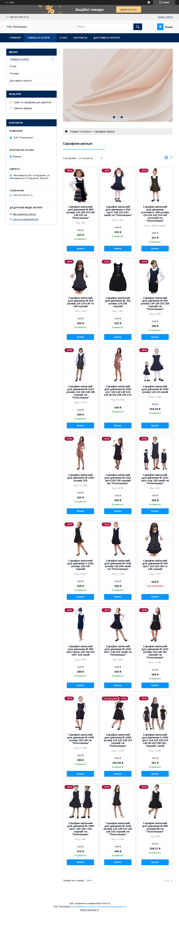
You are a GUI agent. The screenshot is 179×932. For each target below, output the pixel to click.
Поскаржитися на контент (85, 906)
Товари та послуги (80, 131)
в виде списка (171, 158)
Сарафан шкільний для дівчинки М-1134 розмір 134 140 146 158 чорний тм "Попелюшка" (80, 392)
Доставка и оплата (107, 37)
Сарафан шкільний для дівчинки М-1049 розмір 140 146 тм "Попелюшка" (80, 738)
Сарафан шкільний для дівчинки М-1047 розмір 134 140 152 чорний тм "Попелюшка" (155, 652)
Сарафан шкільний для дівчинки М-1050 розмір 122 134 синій (155, 389)
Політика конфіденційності (112, 906)
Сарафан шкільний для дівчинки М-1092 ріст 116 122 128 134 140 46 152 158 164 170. (118, 390)
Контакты (80, 37)
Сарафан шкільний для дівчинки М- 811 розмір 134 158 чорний (118, 302)
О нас (63, 37)
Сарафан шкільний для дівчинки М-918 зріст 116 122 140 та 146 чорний (155, 564)
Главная (15, 37)
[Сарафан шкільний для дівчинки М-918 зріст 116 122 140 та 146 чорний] (155, 538)
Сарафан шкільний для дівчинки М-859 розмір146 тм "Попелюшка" (155, 827)
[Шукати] (137, 26)
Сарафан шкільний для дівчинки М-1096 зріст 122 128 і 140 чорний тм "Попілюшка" (80, 829)
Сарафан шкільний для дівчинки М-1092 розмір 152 (80, 478)
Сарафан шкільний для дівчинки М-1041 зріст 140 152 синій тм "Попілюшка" (118, 650)
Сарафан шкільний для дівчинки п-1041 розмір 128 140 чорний (80, 564)
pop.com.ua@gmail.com (25, 219)
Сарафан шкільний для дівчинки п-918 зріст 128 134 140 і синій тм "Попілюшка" (118, 211)
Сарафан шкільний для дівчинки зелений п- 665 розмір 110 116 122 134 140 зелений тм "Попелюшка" (155, 213)
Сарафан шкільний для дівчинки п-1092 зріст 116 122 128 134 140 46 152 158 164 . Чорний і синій (155, 740)
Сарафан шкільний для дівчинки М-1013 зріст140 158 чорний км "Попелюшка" (117, 479)
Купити (80, 248)
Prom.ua (106, 903)
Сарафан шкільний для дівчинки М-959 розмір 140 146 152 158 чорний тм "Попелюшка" (155, 303)
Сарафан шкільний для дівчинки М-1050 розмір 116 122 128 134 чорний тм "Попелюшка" (118, 740)
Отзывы (14, 73)
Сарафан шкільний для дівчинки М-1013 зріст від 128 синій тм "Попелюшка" (155, 479)
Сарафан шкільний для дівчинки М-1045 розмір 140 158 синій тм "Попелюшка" (117, 564)
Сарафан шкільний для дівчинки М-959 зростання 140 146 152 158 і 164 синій (80, 650)
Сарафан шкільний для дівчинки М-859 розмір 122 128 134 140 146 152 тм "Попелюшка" (80, 212)
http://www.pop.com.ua (24, 214)
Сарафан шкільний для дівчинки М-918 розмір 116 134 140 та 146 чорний (80, 302)
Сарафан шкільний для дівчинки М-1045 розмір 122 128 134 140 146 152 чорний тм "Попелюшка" (118, 829)
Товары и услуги (38, 37)
